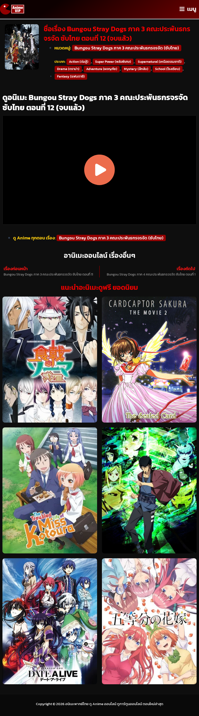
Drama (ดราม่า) (68, 68)
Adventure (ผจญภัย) (101, 68)
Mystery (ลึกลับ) (136, 68)
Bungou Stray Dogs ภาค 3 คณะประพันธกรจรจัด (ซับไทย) (127, 48)
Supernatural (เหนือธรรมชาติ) (160, 61)
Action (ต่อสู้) (78, 61)
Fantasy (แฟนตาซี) (71, 76)
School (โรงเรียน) (167, 68)
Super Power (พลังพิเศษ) (113, 61)
